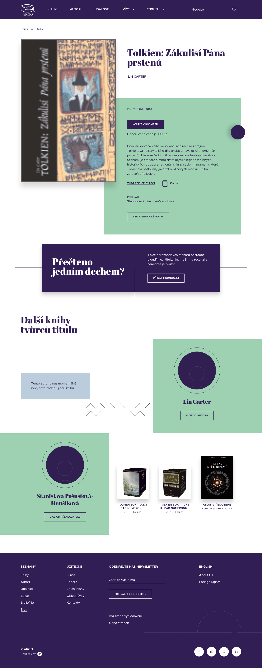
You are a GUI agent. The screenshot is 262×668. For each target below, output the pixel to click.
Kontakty (73, 602)
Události (102, 9)
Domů (24, 29)
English (153, 9)
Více (126, 9)
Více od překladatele (65, 517)
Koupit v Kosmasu (145, 124)
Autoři (75, 9)
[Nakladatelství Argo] (28, 10)
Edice (25, 596)
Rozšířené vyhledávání (125, 616)
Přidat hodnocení (166, 278)
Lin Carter (197, 401)
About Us (206, 575)
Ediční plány (75, 589)
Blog (24, 609)
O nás (71, 575)
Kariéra (72, 582)
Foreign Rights (209, 582)
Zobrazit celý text (141, 183)
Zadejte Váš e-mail (122, 580)
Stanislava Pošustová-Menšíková (65, 499)
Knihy (52, 9)
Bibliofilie (27, 602)
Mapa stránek (119, 623)
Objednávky (75, 596)
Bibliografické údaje (148, 217)
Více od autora (197, 415)
